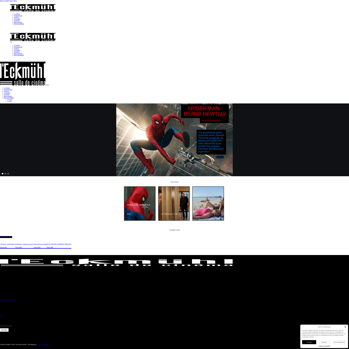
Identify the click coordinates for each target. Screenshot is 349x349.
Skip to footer (13, 1)
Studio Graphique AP (43, 344)
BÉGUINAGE (200, 214)
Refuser (324, 342)
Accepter (309, 342)
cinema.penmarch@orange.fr (8, 300)
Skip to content (4, 1)
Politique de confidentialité (324, 346)
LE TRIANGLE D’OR (169, 214)
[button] (345, 327)
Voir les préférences (339, 342)
